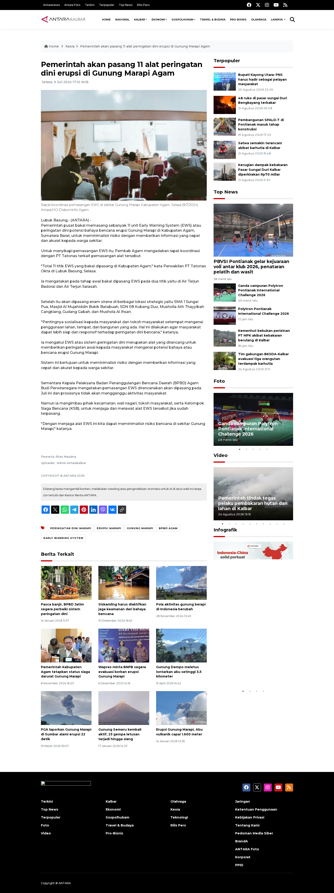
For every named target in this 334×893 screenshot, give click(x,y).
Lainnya (277, 19)
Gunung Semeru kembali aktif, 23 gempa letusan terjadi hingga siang (119, 734)
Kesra (70, 46)
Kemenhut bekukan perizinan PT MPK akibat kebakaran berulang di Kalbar (264, 335)
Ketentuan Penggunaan (256, 809)
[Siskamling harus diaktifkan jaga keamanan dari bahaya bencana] (123, 582)
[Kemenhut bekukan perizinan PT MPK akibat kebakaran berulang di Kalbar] (225, 337)
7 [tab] (263, 523)
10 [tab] (284, 523)
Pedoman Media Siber (254, 833)
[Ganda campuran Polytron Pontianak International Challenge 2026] (225, 292)
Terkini (90, 5)
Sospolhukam (182, 19)
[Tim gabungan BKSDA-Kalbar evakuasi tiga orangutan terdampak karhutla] (225, 360)
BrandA (241, 841)
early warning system (63, 538)
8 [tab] (270, 523)
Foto (219, 381)
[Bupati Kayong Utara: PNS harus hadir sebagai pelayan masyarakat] (225, 81)
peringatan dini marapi (70, 528)
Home (106, 19)
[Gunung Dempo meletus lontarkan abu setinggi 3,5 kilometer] (181, 645)
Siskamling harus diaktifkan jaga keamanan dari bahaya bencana (122, 609)
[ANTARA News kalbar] (63, 19)
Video (221, 455)
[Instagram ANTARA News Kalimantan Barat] (267, 5)
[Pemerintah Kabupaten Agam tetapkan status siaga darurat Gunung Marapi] (66, 645)
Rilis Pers (143, 5)
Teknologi (179, 817)
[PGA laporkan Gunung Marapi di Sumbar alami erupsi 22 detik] (66, 708)
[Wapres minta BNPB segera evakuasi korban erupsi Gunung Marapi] (123, 645)
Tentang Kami (247, 825)
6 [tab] (256, 523)
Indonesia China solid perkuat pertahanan (252, 672)
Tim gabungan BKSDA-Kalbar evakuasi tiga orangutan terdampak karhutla (263, 359)
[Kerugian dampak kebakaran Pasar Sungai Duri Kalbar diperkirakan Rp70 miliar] (225, 171)
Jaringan (242, 801)
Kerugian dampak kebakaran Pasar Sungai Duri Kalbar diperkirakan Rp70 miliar (263, 169)
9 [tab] (277, 523)
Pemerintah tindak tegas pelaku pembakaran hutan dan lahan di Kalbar (252, 503)
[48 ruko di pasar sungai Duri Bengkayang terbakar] (225, 104)
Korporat (242, 857)
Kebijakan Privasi (249, 817)
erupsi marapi (109, 528)
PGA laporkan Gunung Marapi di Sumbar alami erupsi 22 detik (66, 734)
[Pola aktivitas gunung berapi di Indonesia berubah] (181, 582)
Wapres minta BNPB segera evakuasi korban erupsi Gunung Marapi (122, 672)
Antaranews (51, 5)
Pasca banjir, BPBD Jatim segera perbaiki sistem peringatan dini (62, 609)
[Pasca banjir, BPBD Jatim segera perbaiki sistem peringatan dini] (66, 582)
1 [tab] (239, 449)
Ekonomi (158, 19)
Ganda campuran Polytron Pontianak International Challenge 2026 (260, 290)
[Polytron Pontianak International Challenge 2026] (225, 315)
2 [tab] (246, 449)
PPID (239, 865)
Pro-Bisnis (238, 19)
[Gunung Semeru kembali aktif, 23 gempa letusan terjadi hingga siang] (123, 708)
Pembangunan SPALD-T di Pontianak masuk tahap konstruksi (261, 124)
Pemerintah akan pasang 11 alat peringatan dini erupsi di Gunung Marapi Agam (145, 46)
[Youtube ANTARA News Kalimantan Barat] (276, 5)
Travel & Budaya (212, 19)
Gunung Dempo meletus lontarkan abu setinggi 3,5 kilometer (179, 672)
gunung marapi (140, 528)
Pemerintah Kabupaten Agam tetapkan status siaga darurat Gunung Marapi (65, 672)
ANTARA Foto (247, 849)
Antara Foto (72, 5)
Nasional (122, 19)
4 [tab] (260, 449)
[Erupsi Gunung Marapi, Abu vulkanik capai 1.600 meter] (181, 708)
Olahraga (258, 19)
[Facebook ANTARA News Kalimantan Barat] (249, 5)
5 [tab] (267, 449)
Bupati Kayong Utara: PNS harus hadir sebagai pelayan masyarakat (262, 79)
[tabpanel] (253, 419)
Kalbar (139, 19)
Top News (125, 5)
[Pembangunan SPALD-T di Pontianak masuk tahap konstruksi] (225, 126)
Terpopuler (106, 5)
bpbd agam (168, 528)
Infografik (225, 530)
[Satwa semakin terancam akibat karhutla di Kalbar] (225, 150)
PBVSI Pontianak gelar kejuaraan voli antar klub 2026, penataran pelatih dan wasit (251, 267)
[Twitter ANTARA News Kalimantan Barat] (258, 5)
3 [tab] (253, 449)
